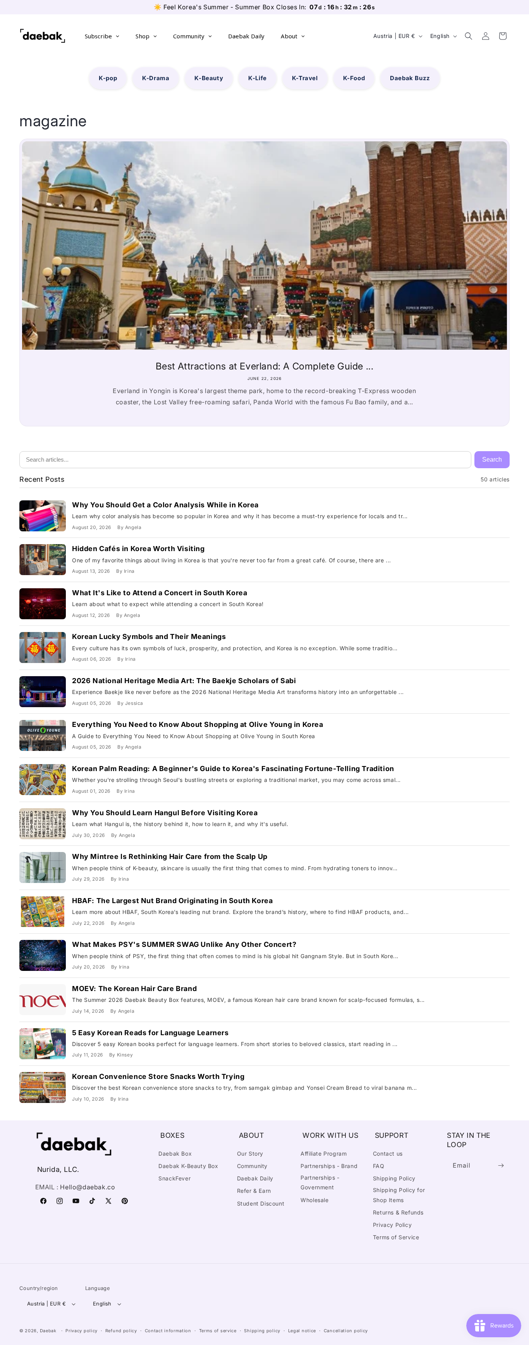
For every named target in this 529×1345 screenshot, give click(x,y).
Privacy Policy (392, 1224)
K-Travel (305, 78)
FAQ (379, 1166)
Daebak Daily (255, 1178)
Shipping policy (262, 1330)
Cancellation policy (346, 1330)
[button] (468, 36)
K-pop (108, 78)
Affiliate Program (324, 1153)
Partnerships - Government (320, 1182)
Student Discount (261, 1203)
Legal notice (302, 1330)
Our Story (250, 1153)
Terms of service (218, 1330)
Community (252, 1166)
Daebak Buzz (410, 78)
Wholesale (314, 1200)
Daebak (48, 1330)
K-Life (257, 78)
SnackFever (174, 1178)
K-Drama (155, 78)
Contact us (388, 1153)
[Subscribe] (501, 1165)
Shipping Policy (394, 1178)
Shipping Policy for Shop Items (399, 1195)
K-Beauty (208, 78)
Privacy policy (81, 1330)
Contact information (168, 1330)
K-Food (354, 78)
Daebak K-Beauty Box (188, 1166)
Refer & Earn (254, 1190)
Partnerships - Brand (329, 1166)
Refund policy (121, 1330)
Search (492, 459)
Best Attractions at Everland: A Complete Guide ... (265, 366)
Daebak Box (175, 1153)
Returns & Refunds (398, 1212)
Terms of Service (396, 1237)
